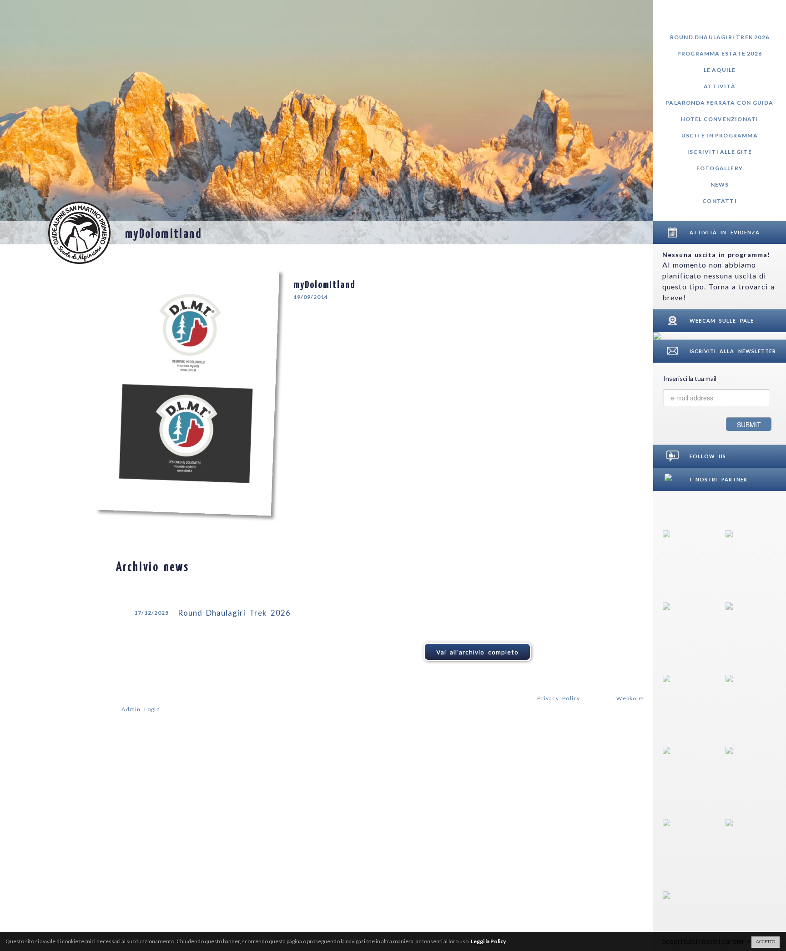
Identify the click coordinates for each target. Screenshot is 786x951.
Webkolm (630, 698)
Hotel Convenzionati (720, 119)
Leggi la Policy (488, 941)
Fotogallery (719, 168)
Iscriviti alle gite (719, 151)
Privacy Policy (558, 698)
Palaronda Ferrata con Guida (719, 102)
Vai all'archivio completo (477, 652)
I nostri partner (718, 479)
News (719, 184)
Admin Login (140, 709)
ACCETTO (765, 941)
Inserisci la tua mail (689, 378)
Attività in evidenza (725, 232)
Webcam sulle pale (722, 321)
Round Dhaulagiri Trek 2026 (719, 37)
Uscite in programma (719, 135)
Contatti (719, 200)
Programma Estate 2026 (719, 53)
